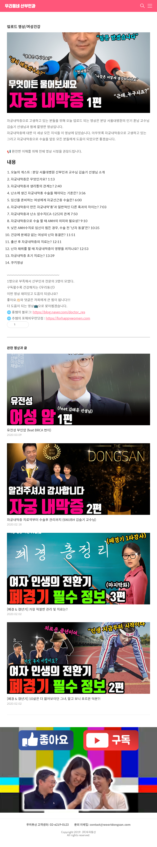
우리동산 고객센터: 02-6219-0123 (47, 824)
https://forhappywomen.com (68, 318)
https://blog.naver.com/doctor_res (59, 312)
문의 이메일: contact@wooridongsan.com (102, 824)
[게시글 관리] (24, 325)
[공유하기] (19, 325)
